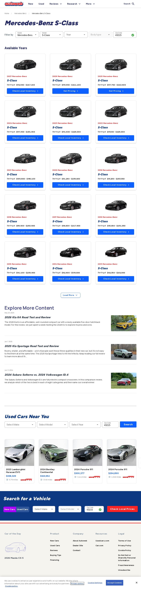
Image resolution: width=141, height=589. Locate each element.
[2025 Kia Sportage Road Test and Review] (123, 352)
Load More (68, 295)
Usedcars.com (102, 540)
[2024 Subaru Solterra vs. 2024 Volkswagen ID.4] (123, 381)
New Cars (9, 509)
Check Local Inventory (24, 91)
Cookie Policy (124, 550)
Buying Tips (55, 555)
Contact (76, 550)
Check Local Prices (122, 509)
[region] (70, 583)
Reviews (54, 550)
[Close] (137, 582)
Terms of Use (124, 540)
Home (7, 13)
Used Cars (22, 509)
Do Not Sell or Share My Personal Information (127, 558)
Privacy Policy (124, 545)
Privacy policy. (77, 583)
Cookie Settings (95, 582)
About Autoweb (80, 540)
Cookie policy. (11, 586)
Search (128, 424)
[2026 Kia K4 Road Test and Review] (123, 323)
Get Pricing (69, 91)
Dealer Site (78, 545)
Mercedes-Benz (20, 13)
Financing (54, 560)
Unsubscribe (124, 570)
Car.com (99, 545)
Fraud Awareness (126, 565)
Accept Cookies (114, 582)
